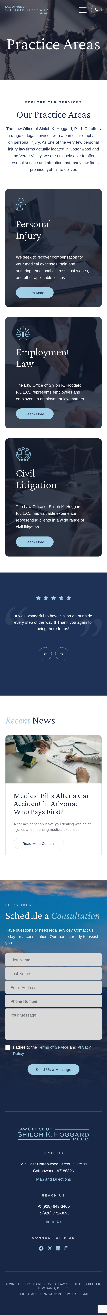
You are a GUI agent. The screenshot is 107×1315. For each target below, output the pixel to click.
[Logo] (27, 9)
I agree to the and (52, 1050)
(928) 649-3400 (96, 10)
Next (61, 653)
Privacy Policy (56, 1294)
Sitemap (82, 1294)
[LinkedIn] (58, 1248)
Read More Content (38, 844)
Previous (45, 653)
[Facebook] (41, 1248)
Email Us (53, 1221)
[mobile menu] (82, 9)
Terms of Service (53, 1047)
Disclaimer (27, 1294)
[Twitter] (49, 1248)
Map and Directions (53, 1179)
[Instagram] (66, 1248)
